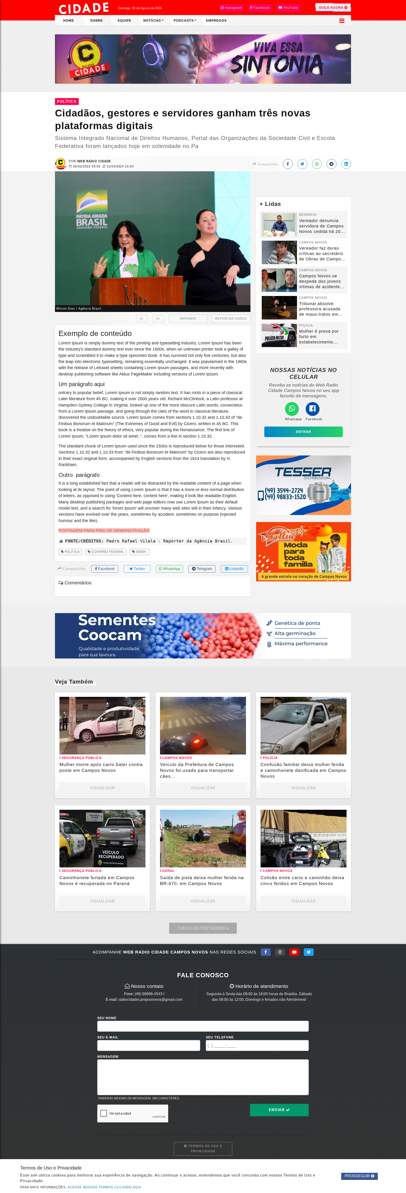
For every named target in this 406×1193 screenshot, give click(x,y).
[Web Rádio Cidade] (203, 59)
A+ (158, 318)
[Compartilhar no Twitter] (302, 164)
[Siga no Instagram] (280, 952)
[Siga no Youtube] (294, 952)
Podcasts (184, 20)
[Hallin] (303, 551)
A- (142, 318)
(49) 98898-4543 (148, 994)
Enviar (277, 1110)
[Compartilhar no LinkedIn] (346, 164)
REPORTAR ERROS (231, 318)
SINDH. (141, 552)
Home (68, 20)
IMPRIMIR (188, 318)
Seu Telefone (220, 1037)
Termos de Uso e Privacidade (204, 1148)
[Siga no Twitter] (309, 952)
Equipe (124, 20)
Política (72, 552)
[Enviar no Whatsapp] (317, 164)
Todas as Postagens (201, 928)
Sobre (96, 20)
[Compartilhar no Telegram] (331, 164)
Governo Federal (107, 552)
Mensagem (107, 1056)
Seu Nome (107, 1018)
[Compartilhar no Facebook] (288, 164)
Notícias (152, 20)
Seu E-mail (108, 1037)
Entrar (303, 432)
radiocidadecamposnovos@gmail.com (150, 999)
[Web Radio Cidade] (84, 8)
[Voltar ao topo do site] (399, 716)
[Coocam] (203, 636)
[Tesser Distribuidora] (303, 485)
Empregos (216, 20)
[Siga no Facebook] (266, 952)
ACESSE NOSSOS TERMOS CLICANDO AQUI (104, 1187)
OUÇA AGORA (331, 7)
